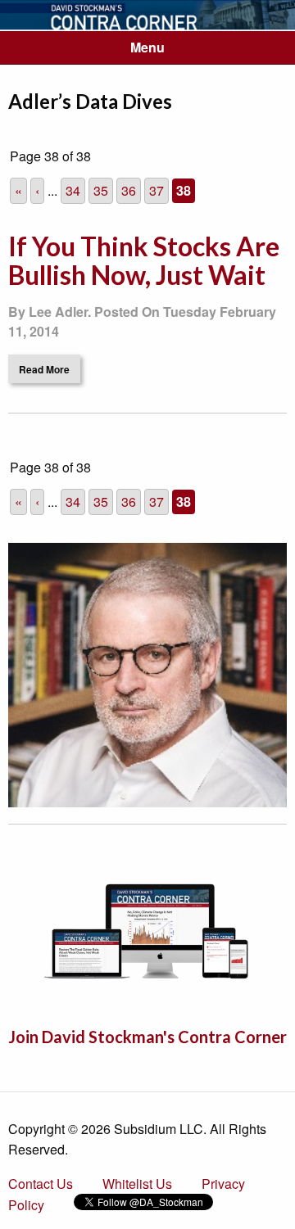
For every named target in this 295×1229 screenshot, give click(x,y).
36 (128, 190)
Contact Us (40, 1183)
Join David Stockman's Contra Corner (147, 1036)
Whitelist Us (137, 1183)
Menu (147, 47)
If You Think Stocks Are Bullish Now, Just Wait (143, 260)
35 (100, 190)
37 (156, 190)
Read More (44, 369)
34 (73, 190)
